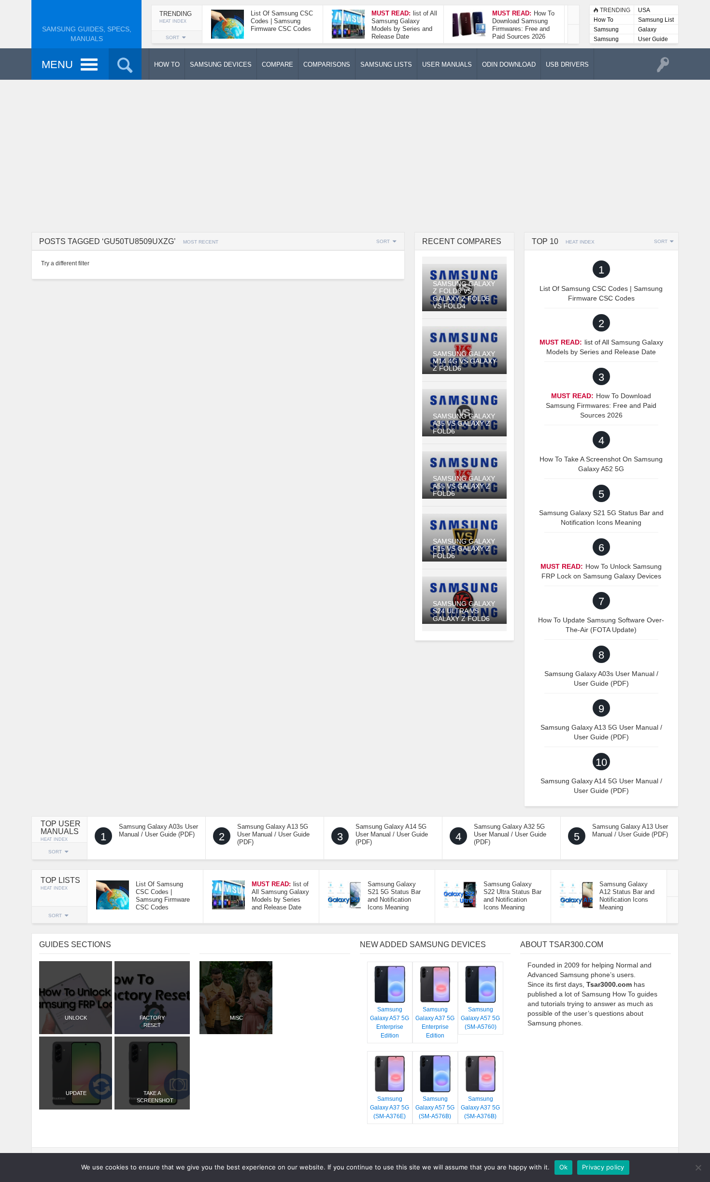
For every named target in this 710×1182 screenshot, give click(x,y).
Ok (563, 1167)
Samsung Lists (606, 30)
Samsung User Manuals (606, 40)
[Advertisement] (355, 154)
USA (644, 10)
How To (603, 19)
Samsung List (656, 19)
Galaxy (647, 29)
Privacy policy (603, 1167)
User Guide (653, 39)
